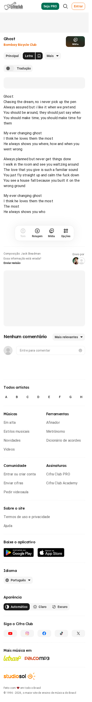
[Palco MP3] (37, 658)
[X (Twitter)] (78, 633)
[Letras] (12, 658)
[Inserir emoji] (80, 350)
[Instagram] (27, 633)
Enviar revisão (12, 263)
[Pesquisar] (65, 6)
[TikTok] (61, 633)
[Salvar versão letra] (39, 55)
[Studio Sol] (19, 676)
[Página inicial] (13, 6)
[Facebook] (44, 633)
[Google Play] (19, 552)
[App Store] (51, 552)
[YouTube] (10, 633)
